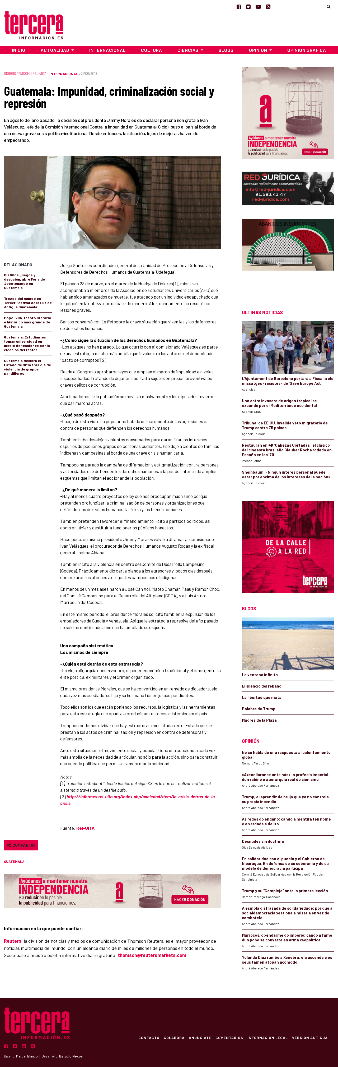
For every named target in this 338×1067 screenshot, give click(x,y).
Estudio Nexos (71, 1056)
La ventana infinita (260, 674)
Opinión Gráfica (306, 50)
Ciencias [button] (188, 50)
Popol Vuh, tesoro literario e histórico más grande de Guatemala (27, 321)
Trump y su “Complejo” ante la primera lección (285, 890)
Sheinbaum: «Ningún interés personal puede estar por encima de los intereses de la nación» (286, 474)
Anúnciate (200, 1037)
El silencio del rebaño (261, 686)
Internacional (107, 50)
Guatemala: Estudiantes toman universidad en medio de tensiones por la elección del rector (27, 343)
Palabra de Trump (258, 708)
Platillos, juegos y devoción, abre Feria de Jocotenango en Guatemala (24, 281)
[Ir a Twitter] (248, 6)
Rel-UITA (85, 828)
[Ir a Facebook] (239, 6)
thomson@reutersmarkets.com (152, 955)
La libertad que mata (261, 697)
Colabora (174, 1037)
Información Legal (267, 1037)
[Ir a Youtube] (258, 6)
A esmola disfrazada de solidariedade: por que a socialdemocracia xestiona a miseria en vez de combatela (287, 913)
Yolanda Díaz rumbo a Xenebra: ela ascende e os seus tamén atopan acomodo (287, 959)
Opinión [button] (258, 50)
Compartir (23, 845)
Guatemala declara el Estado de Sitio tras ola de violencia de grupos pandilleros (27, 366)
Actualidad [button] (55, 50)
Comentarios (229, 1037)
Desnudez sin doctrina (263, 841)
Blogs (226, 50)
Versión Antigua (310, 1037)
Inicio (18, 50)
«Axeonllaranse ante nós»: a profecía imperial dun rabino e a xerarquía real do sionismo (285, 777)
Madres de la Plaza (259, 720)
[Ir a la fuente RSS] (268, 6)
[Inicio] (33, 24)
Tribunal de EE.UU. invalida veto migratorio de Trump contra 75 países (285, 425)
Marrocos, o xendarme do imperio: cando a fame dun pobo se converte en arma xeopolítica (287, 937)
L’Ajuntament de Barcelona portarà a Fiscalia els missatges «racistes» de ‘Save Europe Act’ (287, 381)
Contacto (148, 1037)
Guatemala (14, 861)
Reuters (12, 941)
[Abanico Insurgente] (288, 254)
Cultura (151, 50)
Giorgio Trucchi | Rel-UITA (25, 73)
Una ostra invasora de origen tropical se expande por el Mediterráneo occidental (279, 403)
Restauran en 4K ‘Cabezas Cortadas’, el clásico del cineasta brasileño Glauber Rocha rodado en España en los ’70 (287, 450)
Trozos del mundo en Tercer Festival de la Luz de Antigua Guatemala (28, 302)
